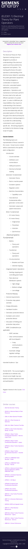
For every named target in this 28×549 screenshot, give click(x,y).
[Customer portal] (23, 9)
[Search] (18, 9)
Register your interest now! (14, 44)
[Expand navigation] (25, 9)
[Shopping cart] (21, 9)
